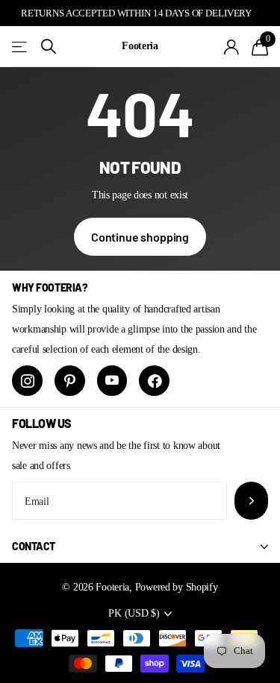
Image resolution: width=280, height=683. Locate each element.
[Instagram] (27, 380)
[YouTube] (112, 380)
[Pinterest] (70, 380)
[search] (48, 46)
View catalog (20, 47)
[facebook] (154, 380)
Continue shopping (140, 237)
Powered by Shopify (176, 587)
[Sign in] (232, 47)
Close (140, 546)
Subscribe (251, 501)
